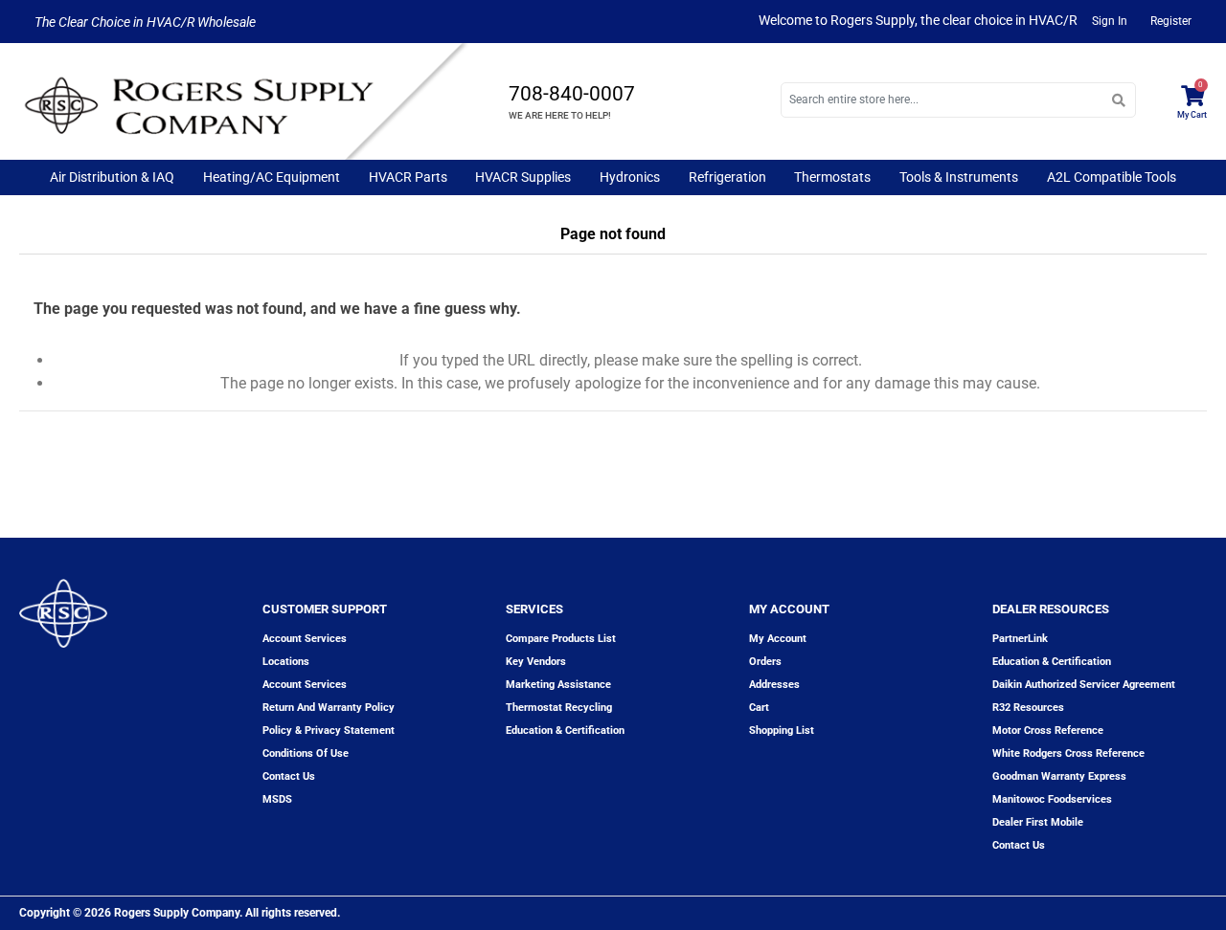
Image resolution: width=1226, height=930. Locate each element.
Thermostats (832, 177)
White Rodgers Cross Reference (1068, 753)
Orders (765, 661)
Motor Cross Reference (1047, 730)
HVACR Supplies (523, 177)
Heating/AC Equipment (271, 177)
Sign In (1109, 21)
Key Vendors (536, 661)
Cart (759, 707)
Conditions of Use (305, 753)
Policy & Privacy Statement (328, 730)
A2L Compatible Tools (1111, 177)
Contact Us (1018, 845)
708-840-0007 (572, 93)
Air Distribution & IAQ (112, 177)
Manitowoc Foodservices (1052, 799)
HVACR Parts (408, 177)
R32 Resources (1028, 707)
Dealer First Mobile (1037, 822)
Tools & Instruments (958, 177)
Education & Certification (565, 730)
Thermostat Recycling (559, 707)
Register (1171, 21)
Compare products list (561, 638)
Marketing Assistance (558, 684)
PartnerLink (1020, 638)
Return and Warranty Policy (328, 707)
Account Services (304, 638)
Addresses (774, 684)
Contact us (288, 776)
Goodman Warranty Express (1059, 776)
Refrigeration (727, 177)
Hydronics (630, 177)
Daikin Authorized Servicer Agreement (1083, 684)
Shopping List (781, 730)
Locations (285, 661)
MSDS (277, 799)
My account (777, 638)
